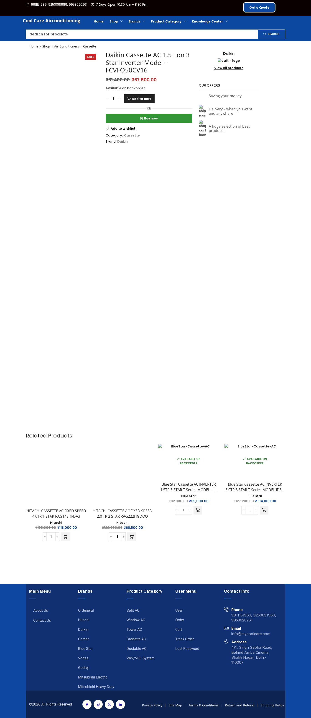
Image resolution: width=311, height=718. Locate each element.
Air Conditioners (66, 46)
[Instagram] (98, 449)
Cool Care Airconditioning (51, 20)
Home (33, 46)
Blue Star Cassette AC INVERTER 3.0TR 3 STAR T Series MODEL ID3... (256, 235)
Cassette (89, 46)
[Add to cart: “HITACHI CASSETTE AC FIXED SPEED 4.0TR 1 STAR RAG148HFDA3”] (64, 287)
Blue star (189, 242)
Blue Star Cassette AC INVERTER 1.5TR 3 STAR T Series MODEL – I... (189, 233)
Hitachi (55, 273)
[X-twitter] (109, 449)
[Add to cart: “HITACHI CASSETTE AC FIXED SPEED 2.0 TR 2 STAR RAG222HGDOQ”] (131, 287)
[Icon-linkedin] (120, 449)
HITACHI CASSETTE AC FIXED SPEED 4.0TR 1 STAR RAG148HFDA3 (55, 261)
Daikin (122, 141)
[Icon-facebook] (87, 449)
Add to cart (141, 99)
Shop (46, 46)
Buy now (151, 118)
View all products (228, 96)
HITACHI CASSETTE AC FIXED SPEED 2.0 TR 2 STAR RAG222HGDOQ (122, 261)
